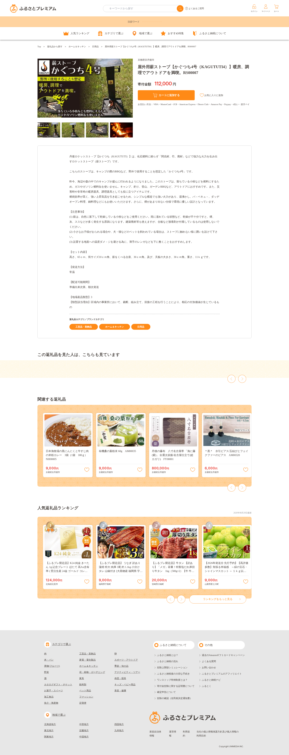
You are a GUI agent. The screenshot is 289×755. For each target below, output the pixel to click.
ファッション (86, 697)
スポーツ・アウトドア (126, 660)
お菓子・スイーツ (53, 690)
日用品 (95, 46)
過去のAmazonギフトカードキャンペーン (223, 655)
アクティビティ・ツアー (127, 672)
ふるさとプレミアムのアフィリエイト (222, 673)
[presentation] (42, 88)
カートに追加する (169, 95)
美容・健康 (120, 690)
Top (39, 46)
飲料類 (82, 684)
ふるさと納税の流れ (167, 661)
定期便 (82, 703)
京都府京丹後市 (146, 60)
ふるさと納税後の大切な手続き (173, 673)
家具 (81, 678)
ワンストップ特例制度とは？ (172, 680)
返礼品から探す (54, 46)
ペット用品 (85, 690)
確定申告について (166, 692)
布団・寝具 (120, 678)
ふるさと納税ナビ (211, 680)
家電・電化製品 (87, 660)
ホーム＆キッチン (77, 46)
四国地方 (119, 724)
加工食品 (49, 697)
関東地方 (49, 736)
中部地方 (84, 724)
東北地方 (49, 730)
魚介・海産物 (51, 703)
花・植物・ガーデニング (92, 672)
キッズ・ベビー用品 (124, 684)
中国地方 (84, 736)
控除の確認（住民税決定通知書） (174, 698)
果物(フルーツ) (52, 666)
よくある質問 (209, 661)
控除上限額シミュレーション (172, 667)
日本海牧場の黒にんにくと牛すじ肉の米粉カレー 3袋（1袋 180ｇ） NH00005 (68, 455)
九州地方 (119, 730)
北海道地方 (50, 724)
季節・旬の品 (121, 666)
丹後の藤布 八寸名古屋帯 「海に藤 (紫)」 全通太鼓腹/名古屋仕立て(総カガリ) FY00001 (173, 455)
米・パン (49, 660)
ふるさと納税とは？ (167, 655)
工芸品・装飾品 (83, 327)
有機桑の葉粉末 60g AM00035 (117, 451)
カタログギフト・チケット (58, 684)
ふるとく (206, 686)
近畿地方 (84, 730)
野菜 (46, 672)
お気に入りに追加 (213, 95)
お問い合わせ (209, 667)
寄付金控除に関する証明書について (176, 686)
